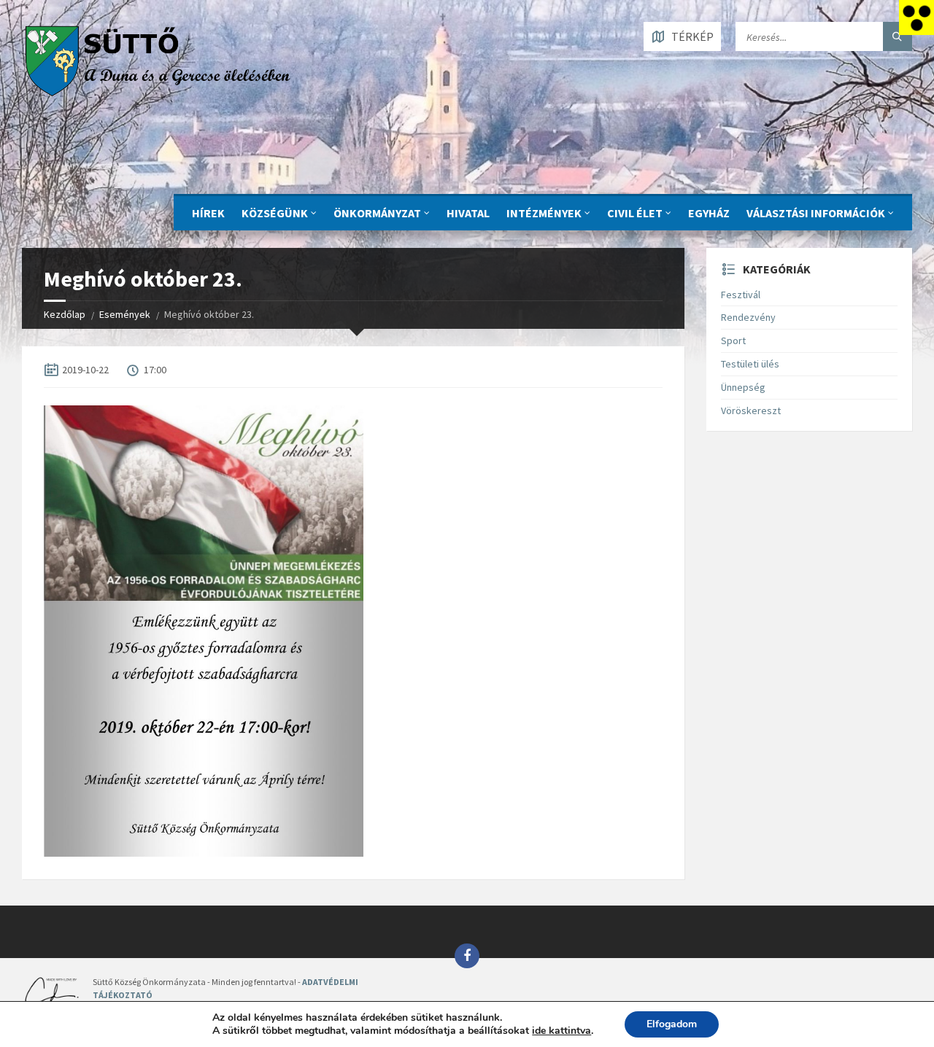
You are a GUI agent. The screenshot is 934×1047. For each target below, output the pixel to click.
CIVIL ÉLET (635, 213)
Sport (733, 340)
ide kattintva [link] (561, 1031)
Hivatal (468, 213)
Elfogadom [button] (672, 1024)
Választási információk (815, 213)
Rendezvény (748, 317)
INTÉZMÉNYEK (544, 213)
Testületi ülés (750, 363)
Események (124, 314)
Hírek (208, 213)
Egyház (709, 213)
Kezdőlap (64, 314)
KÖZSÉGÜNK (275, 213)
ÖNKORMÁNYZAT (377, 213)
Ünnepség (743, 387)
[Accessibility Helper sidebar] (916, 17)
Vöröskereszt (751, 410)
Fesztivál (740, 294)
